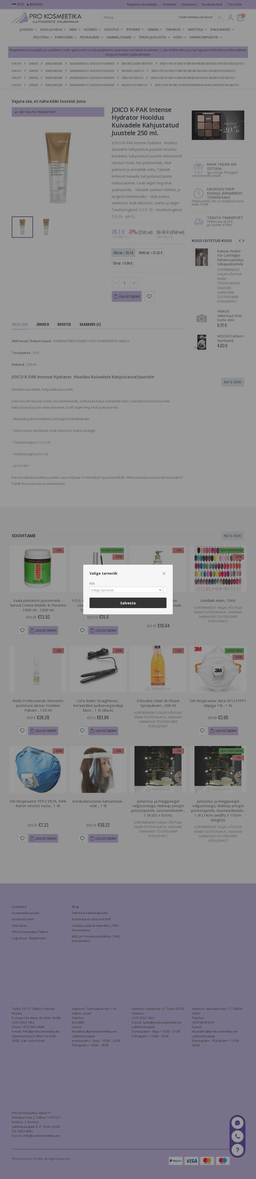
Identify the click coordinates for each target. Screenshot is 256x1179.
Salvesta (128, 603)
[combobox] (128, 590)
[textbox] (126, 590)
